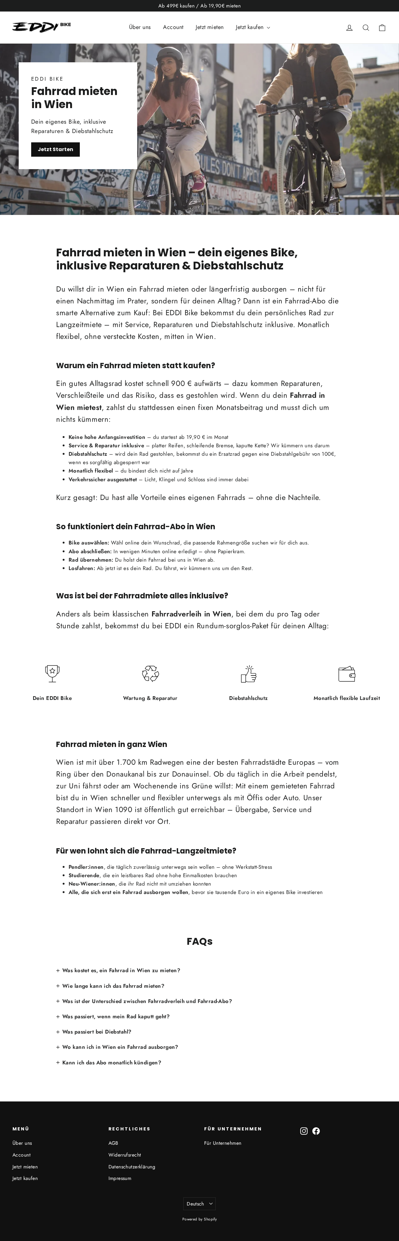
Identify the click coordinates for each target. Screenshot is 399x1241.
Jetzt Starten (55, 149)
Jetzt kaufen (250, 27)
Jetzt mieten (210, 27)
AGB (113, 1143)
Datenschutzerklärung (132, 1166)
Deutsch (195, 1203)
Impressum (120, 1178)
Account (173, 27)
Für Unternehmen (222, 1143)
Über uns (140, 27)
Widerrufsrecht (124, 1154)
